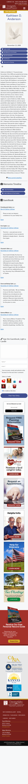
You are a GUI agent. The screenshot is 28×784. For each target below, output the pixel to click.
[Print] (2, 67)
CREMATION (6, 715)
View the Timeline (8, 189)
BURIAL (19, 712)
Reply (2, 219)
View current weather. (15, 178)
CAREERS (5, 718)
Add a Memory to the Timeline (10, 52)
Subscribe (14, 410)
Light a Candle (7, 49)
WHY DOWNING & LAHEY (9, 712)
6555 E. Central (6, 723)
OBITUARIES (12, 718)
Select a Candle (6, 376)
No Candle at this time (9, 391)
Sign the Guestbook (8, 55)
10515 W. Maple (6, 732)
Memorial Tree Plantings (9, 62)
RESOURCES (21, 715)
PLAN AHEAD (13, 715)
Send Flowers (7, 58)
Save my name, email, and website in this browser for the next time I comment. (13, 371)
